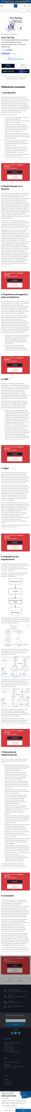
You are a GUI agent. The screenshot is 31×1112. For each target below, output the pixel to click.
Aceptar (16, 1024)
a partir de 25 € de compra (14, 1001)
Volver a (15, 58)
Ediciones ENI (15, 6)
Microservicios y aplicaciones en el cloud (10, 980)
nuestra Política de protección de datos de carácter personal (15, 1017)
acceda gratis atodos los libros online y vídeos (17, 996)
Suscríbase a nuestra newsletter (15, 1016)
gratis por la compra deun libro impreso (17, 990)
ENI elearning (7, 1091)
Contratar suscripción (14, 177)
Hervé (7, 50)
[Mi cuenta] (29, 6)
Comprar (15, 172)
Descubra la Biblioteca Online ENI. (15, 1)
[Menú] (2, 6)
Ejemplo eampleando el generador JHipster (24, 980)
